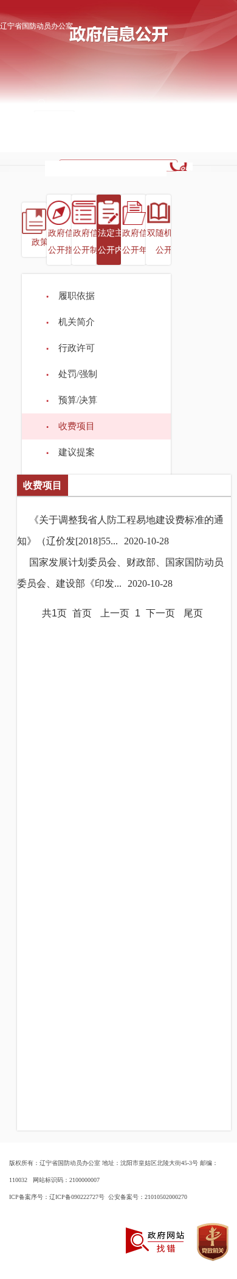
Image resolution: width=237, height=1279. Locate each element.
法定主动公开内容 (115, 242)
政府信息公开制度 (90, 242)
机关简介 (76, 322)
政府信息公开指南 (65, 242)
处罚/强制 (77, 374)
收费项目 (76, 426)
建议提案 (76, 452)
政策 (40, 242)
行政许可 (76, 348)
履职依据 (76, 296)
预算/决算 (77, 400)
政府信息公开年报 (139, 242)
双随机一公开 (164, 242)
